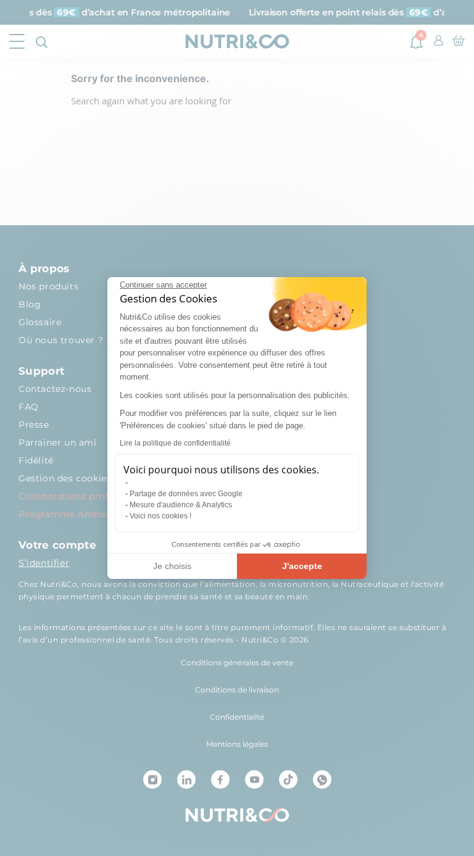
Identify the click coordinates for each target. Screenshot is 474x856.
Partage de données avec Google (186, 493)
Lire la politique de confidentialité (175, 443)
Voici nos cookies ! (160, 516)
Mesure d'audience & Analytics (181, 505)
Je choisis (172, 566)
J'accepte (302, 566)
